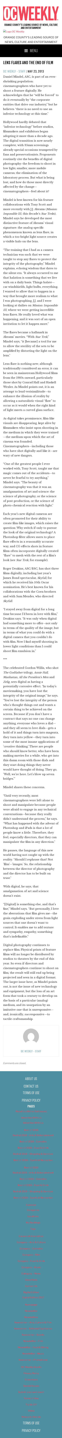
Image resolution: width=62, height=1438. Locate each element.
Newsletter (31, 1311)
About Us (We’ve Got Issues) (31, 1111)
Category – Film (31, 1254)
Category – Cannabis (31, 1248)
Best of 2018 (31, 1130)
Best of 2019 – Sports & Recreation (33, 1197)
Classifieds (31, 1279)
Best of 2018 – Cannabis (32, 1141)
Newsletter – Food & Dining (33, 1347)
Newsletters (31, 1317)
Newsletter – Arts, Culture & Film (33, 1322)
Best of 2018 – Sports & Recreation (33, 1160)
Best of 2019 (31, 1167)
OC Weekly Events (31, 1367)
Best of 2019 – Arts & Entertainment (33, 1172)
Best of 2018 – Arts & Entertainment (33, 1135)
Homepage (31, 1304)
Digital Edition (31, 1292)
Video (31, 1410)
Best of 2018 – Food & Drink (32, 1147)
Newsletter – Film (33, 1341)
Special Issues (31, 1385)
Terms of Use (31, 1092)
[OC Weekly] (13, 31)
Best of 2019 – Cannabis (32, 1179)
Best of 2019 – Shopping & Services (33, 1191)
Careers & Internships (31, 1236)
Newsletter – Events (33, 1334)
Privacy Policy (31, 1100)
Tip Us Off (31, 1404)
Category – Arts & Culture (31, 1242)
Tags (33, 1228)
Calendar (31, 1205)
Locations (32, 1216)
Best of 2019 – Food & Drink (32, 1185)
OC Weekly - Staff (14, 71)
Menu (34, 50)
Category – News (31, 1273)
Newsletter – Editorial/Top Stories (33, 1328)
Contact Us (31, 1086)
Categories (33, 1210)
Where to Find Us (31, 1417)
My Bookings (33, 1222)
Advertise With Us (31, 1117)
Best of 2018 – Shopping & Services (33, 1154)
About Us (31, 1078)
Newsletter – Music (33, 1353)
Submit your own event (31, 1392)
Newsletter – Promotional (32, 1359)
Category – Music (31, 1267)
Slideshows (31, 1379)
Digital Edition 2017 (33, 1297)
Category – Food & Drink (31, 1261)
